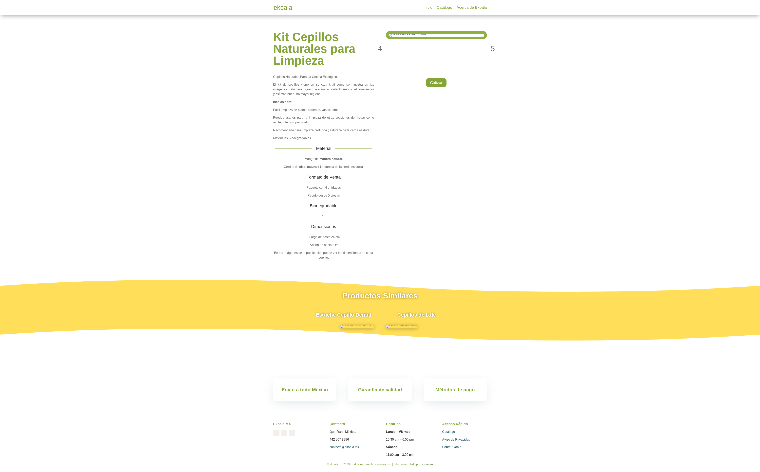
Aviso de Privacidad (456, 439)
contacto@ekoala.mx (344, 447)
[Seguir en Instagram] (284, 433)
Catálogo (444, 7)
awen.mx (427, 464)
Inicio (428, 7)
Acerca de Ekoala (472, 7)
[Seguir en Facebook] (276, 433)
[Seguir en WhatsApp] (292, 433)
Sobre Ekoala (451, 447)
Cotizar (436, 82)
